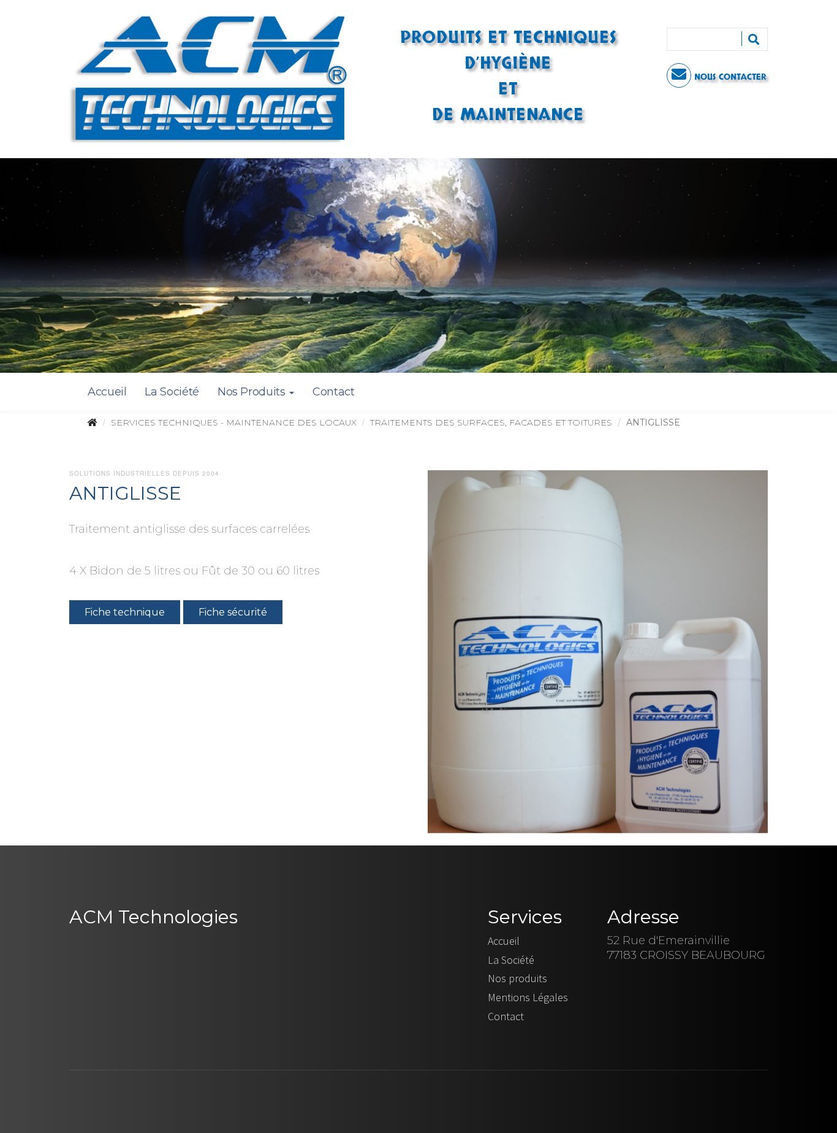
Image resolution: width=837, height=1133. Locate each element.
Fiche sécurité (233, 612)
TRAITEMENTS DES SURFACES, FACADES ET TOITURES (491, 422)
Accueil (107, 392)
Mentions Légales (528, 997)
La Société (172, 392)
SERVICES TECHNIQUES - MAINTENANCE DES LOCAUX (234, 422)
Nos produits (517, 978)
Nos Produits (253, 392)
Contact (333, 392)
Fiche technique (125, 612)
